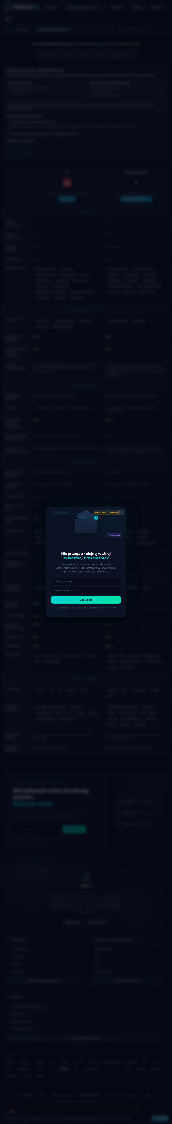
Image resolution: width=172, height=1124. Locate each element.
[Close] (121, 512)
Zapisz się (86, 599)
